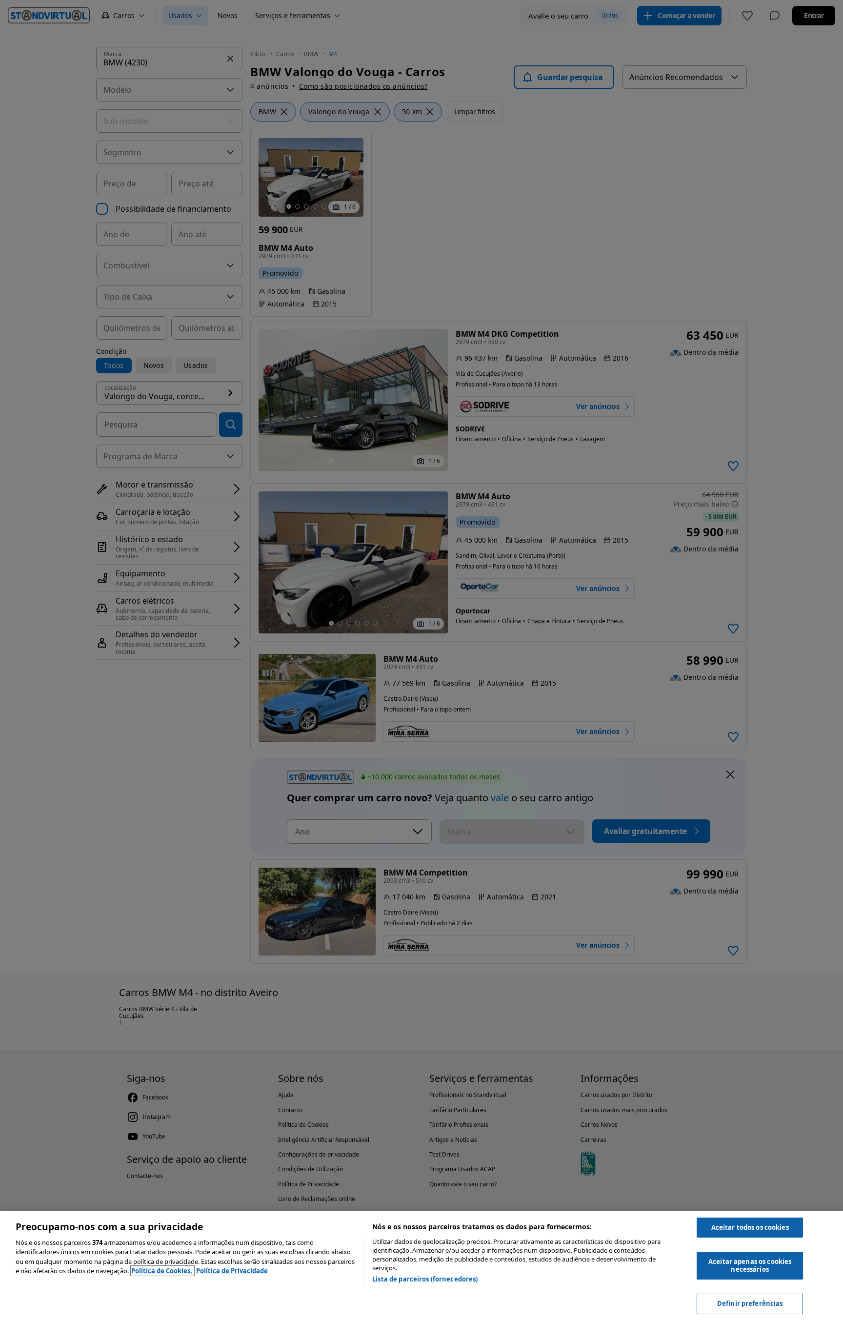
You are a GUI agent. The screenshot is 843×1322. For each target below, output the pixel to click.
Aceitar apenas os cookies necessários (749, 1265)
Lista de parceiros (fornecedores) (425, 1279)
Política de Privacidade (232, 1270)
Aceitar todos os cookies (750, 1227)
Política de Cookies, (162, 1270)
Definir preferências (750, 1303)
